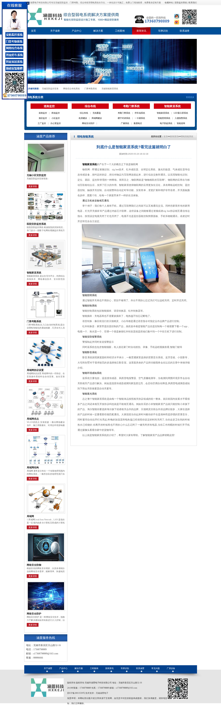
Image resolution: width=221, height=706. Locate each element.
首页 (33, 31)
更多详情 (32, 186)
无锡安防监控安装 (50, 88)
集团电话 (138, 123)
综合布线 (84, 113)
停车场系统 (140, 113)
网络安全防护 (88, 123)
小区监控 (55, 118)
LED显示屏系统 (181, 113)
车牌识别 (163, 31)
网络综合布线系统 (71, 88)
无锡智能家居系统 (110, 88)
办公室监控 (55, 123)
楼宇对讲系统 (124, 118)
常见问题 (155, 668)
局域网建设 (97, 118)
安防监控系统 (181, 2)
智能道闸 (181, 123)
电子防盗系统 (166, 123)
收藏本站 (169, 2)
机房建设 (83, 118)
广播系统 (125, 123)
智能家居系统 (163, 113)
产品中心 (76, 31)
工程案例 (120, 31)
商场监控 (55, 113)
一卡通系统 (140, 118)
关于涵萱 (55, 31)
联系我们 (193, 2)
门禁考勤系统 (90, 88)
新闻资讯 (141, 31)
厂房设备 (171, 668)
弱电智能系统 (187, 136)
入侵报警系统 (181, 118)
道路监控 (43, 113)
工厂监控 (42, 123)
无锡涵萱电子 (102, 693)
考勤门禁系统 (124, 113)
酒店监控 (43, 118)
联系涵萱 (184, 31)
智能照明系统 (164, 118)
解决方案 (98, 31)
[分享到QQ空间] (176, 19)
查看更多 (190, 97)
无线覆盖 (97, 113)
